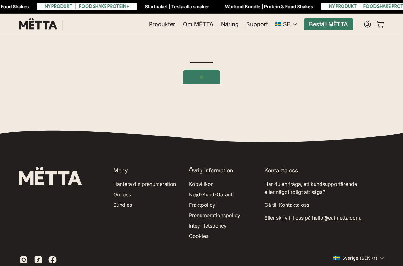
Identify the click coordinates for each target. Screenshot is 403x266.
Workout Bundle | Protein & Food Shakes (269, 6)
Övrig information (211, 170)
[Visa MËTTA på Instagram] (23, 259)
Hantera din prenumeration (144, 184)
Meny (120, 170)
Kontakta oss (294, 205)
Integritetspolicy (208, 226)
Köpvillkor (201, 184)
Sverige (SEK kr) (359, 258)
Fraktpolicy (202, 205)
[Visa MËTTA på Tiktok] (38, 259)
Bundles (122, 205)
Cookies (198, 236)
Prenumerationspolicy (214, 215)
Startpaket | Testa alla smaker (177, 6)
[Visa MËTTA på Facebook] (52, 259)
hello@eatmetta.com (336, 218)
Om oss (122, 194)
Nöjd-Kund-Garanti (211, 194)
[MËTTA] (41, 24)
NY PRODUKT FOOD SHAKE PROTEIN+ (87, 6)
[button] (162, 24)
